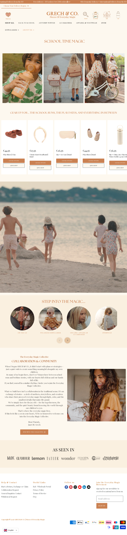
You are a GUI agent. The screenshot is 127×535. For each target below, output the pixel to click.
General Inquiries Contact (11, 493)
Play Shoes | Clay (9, 154)
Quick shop (13, 165)
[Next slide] (67, 340)
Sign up (101, 506)
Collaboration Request (10, 490)
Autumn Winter (47, 23)
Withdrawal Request (9, 497)
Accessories (65, 23)
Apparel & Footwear (86, 23)
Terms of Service (39, 493)
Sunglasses (11, 30)
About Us (28, 30)
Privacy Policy (38, 490)
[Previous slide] (60, 340)
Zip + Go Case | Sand (64, 154)
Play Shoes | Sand (89, 154)
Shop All (9, 23)
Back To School (26, 23)
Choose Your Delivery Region (15, 6)
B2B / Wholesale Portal (42, 486)
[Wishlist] (8, 10)
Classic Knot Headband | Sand (39, 155)
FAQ (34, 497)
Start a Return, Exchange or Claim (14, 486)
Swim (103, 23)
